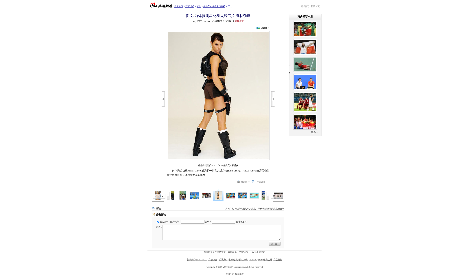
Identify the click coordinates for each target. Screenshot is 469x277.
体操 (177, 170)
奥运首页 (178, 6)
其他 (199, 6)
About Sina (202, 259)
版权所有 (239, 274)
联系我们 (223, 259)
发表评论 (261, 182)
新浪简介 (191, 259)
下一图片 (277, 196)
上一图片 (159, 196)
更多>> (314, 132)
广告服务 (212, 259)
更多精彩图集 (305, 16)
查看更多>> (242, 221)
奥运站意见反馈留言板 (215, 252)
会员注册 (267, 259)
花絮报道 (189, 6)
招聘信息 (233, 259)
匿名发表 (164, 221)
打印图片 (245, 182)
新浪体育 (305, 6)
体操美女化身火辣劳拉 (214, 6)
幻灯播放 (265, 28)
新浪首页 (315, 6)
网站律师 (243, 259)
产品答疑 (278, 259)
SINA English (256, 259)
